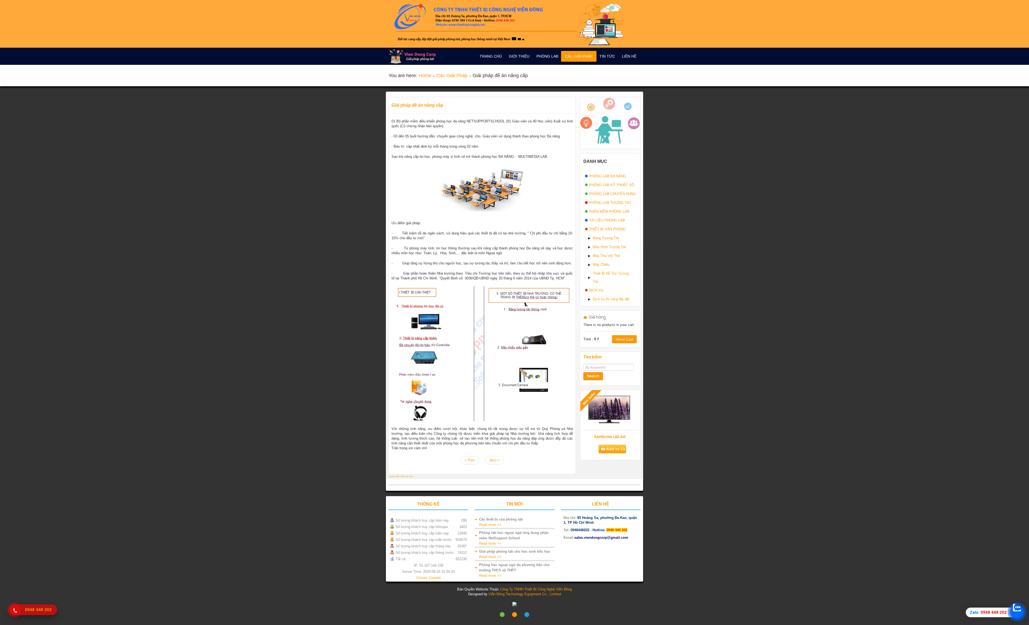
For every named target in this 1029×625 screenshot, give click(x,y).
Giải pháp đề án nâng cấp (417, 105)
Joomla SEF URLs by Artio (401, 476)
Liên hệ (629, 56)
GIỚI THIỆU (519, 56)
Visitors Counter (428, 578)
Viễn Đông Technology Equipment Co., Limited (525, 594)
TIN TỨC (607, 56)
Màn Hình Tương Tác (610, 247)
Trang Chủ (491, 56)
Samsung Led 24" (610, 437)
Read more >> (490, 525)
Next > (494, 460)
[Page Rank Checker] (514, 604)
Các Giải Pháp (578, 56)
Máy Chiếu (601, 265)
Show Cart (624, 339)
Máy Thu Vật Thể (606, 256)
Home (425, 75)
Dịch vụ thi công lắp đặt (611, 299)
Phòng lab (547, 56)
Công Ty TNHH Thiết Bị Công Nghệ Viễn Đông (536, 589)
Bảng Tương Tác (606, 238)
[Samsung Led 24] (610, 413)
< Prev (469, 460)
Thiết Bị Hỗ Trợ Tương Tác (611, 277)
